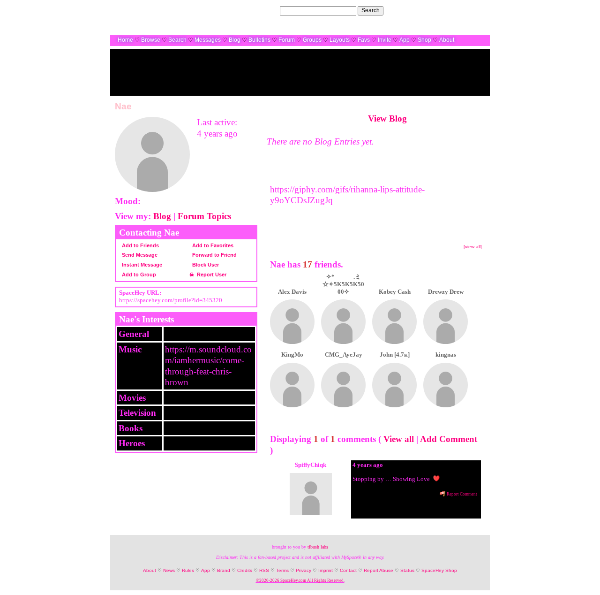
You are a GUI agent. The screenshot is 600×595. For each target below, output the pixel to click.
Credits (244, 570)
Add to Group (138, 274)
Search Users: (260, 10)
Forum (286, 40)
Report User (210, 274)
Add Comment (448, 439)
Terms (282, 570)
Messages (208, 40)
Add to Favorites (212, 245)
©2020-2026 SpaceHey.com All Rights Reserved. (300, 580)
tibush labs (318, 546)
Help (437, 10)
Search (370, 10)
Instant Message (141, 264)
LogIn (454, 10)
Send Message (139, 255)
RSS (264, 570)
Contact (348, 570)
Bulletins (259, 40)
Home (125, 40)
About (446, 40)
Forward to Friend (214, 255)
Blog (234, 40)
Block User (205, 264)
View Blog (387, 118)
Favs (364, 40)
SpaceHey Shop (439, 570)
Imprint (325, 570)
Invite (384, 40)
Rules (188, 570)
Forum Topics (204, 216)
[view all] (473, 246)
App (404, 40)
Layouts (340, 40)
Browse (150, 40)
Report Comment (461, 494)
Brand (223, 570)
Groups (312, 40)
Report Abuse (378, 570)
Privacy (303, 570)
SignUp (475, 10)
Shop (424, 40)
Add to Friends (139, 245)
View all (398, 439)
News (169, 570)
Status (407, 570)
